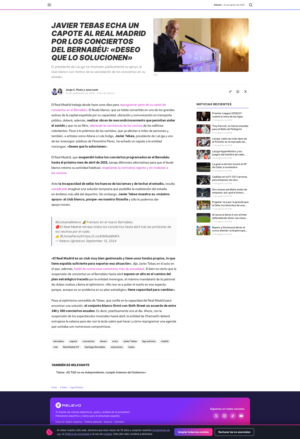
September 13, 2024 (101, 241)
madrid (164, 341)
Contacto (119, 421)
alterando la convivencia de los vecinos (116, 125)
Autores (108, 421)
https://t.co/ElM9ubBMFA (100, 236)
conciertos (88, 341)
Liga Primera (76, 387)
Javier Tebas (130, 341)
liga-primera (148, 341)
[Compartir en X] (245, 91)
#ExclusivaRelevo (68, 222)
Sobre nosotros (74, 421)
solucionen (117, 347)
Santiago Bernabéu (95, 347)
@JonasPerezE (71, 236)
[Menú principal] (49, 4)
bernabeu (58, 341)
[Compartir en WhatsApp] (238, 91)
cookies (107, 433)
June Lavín (91, 89)
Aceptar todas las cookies (193, 431)
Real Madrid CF (71, 347)
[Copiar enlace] (230, 91)
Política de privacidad (77, 433)
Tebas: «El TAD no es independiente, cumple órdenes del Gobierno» (101, 372)
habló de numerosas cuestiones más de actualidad (109, 269)
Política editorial (93, 421)
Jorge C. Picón (74, 89)
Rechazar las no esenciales (234, 431)
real (55, 347)
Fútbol (63, 387)
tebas (131, 347)
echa (115, 341)
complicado (59, 189)
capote (73, 341)
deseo (103, 341)
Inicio (54, 387)
